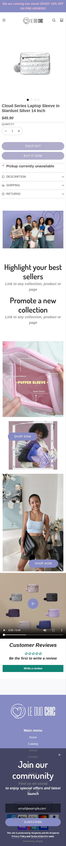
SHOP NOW (22, 436)
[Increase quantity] (19, 131)
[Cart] (61, 20)
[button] (28, 100)
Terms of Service (39, 836)
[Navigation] (4, 20)
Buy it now (33, 155)
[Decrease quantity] (6, 131)
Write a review (33, 668)
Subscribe (33, 822)
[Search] (54, 20)
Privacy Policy (19, 836)
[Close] (59, 755)
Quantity (8, 124)
